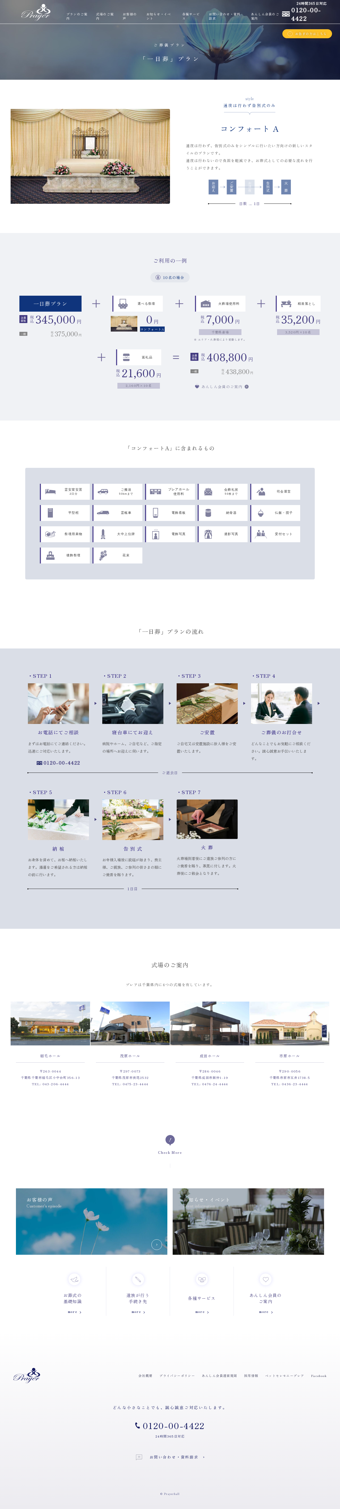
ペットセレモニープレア (284, 1376)
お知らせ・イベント (158, 16)
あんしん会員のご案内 (265, 16)
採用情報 (251, 1376)
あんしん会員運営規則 (219, 1376)
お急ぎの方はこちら (311, 33)
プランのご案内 (76, 16)
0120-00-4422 (62, 762)
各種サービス (191, 16)
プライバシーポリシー (177, 1376)
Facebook (319, 1376)
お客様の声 (130, 16)
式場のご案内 (105, 16)
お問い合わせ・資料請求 (224, 16)
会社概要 (145, 1376)
